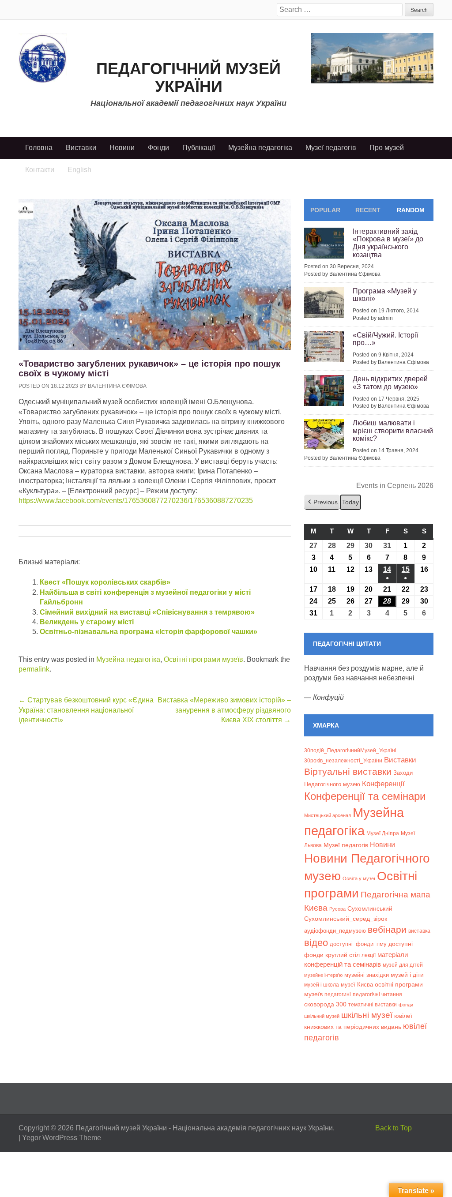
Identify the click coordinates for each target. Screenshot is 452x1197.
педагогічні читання (377, 994)
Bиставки (400, 760)
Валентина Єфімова (117, 386)
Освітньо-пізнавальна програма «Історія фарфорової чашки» (148, 631)
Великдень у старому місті (87, 622)
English (79, 169)
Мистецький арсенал (327, 815)
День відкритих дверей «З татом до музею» (390, 382)
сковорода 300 (325, 1004)
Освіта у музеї (359, 878)
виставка (419, 931)
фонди (406, 1004)
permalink (34, 669)
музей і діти (407, 974)
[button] (322, 502)
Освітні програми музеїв (203, 659)
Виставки (81, 147)
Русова (337, 909)
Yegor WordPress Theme (61, 1137)
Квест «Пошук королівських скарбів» (105, 582)
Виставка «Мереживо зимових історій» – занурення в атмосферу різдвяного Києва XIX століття (224, 710)
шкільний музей (321, 1016)
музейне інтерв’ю (323, 975)
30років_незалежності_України (343, 761)
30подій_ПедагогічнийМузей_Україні (350, 750)
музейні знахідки (366, 975)
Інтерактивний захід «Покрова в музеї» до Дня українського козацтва (388, 243)
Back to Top (393, 1128)
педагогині (337, 994)
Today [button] (350, 502)
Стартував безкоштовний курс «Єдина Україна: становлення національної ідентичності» (86, 710)
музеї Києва (357, 984)
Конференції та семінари (365, 796)
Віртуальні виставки (348, 771)
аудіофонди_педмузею (335, 930)
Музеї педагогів (330, 147)
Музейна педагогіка (260, 147)
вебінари (387, 929)
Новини (122, 147)
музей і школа (321, 984)
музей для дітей (403, 965)
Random (411, 210)
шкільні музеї (366, 1015)
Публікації (198, 147)
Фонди (158, 147)
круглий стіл (342, 954)
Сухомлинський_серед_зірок (345, 918)
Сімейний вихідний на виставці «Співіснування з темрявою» (147, 612)
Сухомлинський (369, 908)
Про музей (386, 147)
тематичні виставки (372, 1005)
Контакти (39, 169)
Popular (325, 210)
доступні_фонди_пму (358, 944)
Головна (39, 147)
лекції (369, 955)
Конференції (383, 783)
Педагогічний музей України (188, 77)
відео (316, 942)
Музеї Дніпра (382, 833)
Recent (367, 210)
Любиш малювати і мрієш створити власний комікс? (393, 430)
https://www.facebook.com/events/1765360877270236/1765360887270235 (136, 500)
